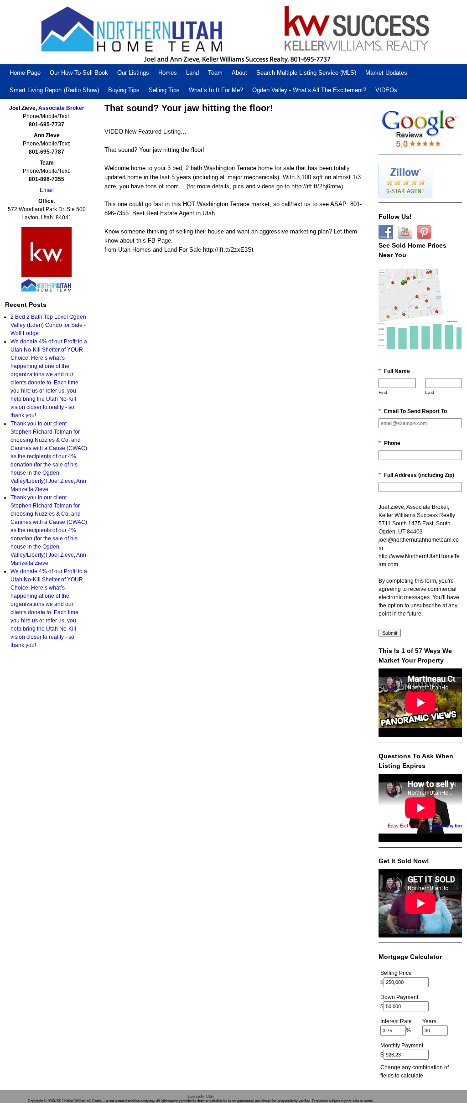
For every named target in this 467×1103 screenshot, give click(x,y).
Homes (167, 72)
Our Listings (133, 72)
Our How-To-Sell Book (79, 72)
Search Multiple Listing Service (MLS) (306, 72)
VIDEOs (386, 90)
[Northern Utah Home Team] (233, 32)
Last (429, 392)
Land (192, 72)
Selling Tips (164, 90)
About (239, 72)
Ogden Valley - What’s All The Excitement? (309, 90)
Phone (389, 443)
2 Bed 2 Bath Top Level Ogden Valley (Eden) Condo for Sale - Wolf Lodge (48, 325)
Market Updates (386, 72)
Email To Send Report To (413, 411)
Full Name (394, 371)
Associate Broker (61, 108)
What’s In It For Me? (216, 90)
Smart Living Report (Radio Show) (54, 90)
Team (215, 72)
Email (47, 190)
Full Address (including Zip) (416, 475)
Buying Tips (124, 90)
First (383, 392)
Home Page (25, 72)
